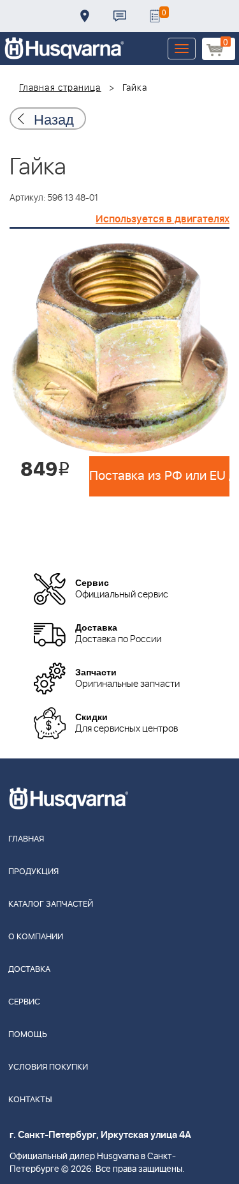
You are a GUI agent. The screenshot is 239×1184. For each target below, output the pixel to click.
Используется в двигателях (162, 219)
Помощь (27, 1035)
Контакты (119, 16)
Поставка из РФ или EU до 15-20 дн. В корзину (159, 476)
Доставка (84, 16)
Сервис (24, 1002)
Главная (26, 839)
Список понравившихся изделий (154, 16)
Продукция (33, 872)
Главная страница (60, 88)
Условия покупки (48, 1067)
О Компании (35, 937)
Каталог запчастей (50, 904)
